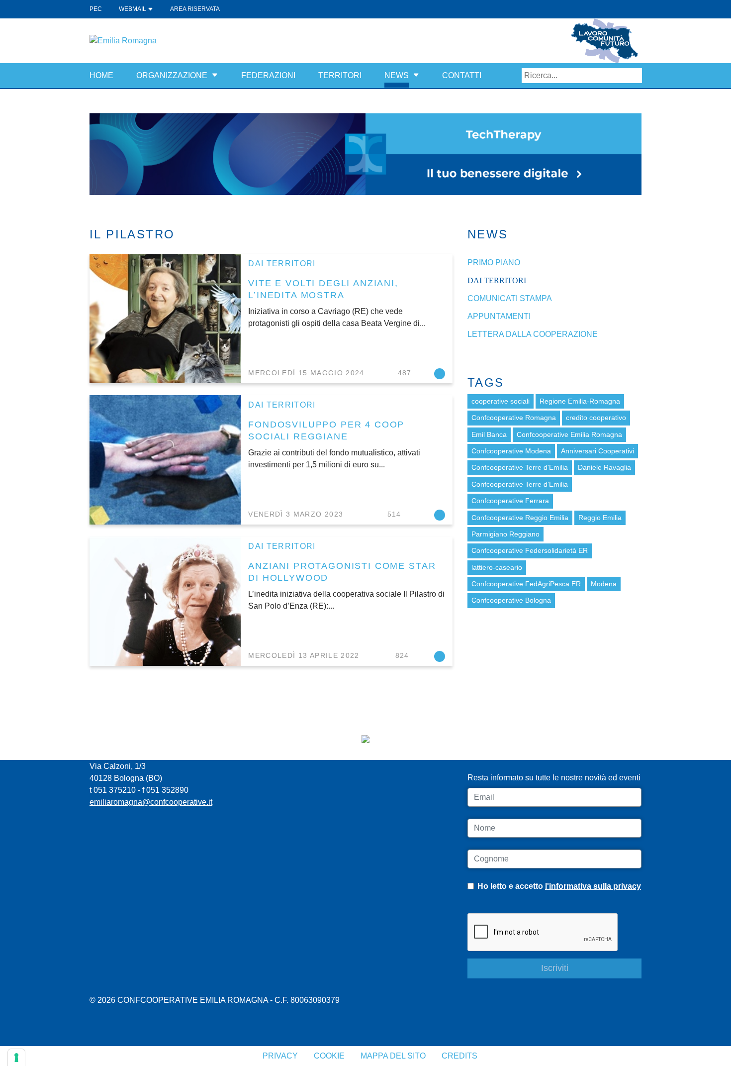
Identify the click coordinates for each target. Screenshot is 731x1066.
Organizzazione (171, 75)
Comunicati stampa (509, 298)
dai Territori (282, 263)
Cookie (329, 1056)
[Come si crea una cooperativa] (365, 153)
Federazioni (268, 75)
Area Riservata (195, 8)
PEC (96, 8)
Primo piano (493, 262)
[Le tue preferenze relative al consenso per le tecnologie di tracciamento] (16, 1057)
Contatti (461, 75)
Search (634, 76)
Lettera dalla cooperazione (532, 334)
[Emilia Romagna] (123, 40)
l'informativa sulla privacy (593, 886)
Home (101, 75)
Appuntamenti (499, 316)
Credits (459, 1056)
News (396, 75)
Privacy (280, 1056)
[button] (214, 75)
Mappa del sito (393, 1056)
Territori (340, 75)
